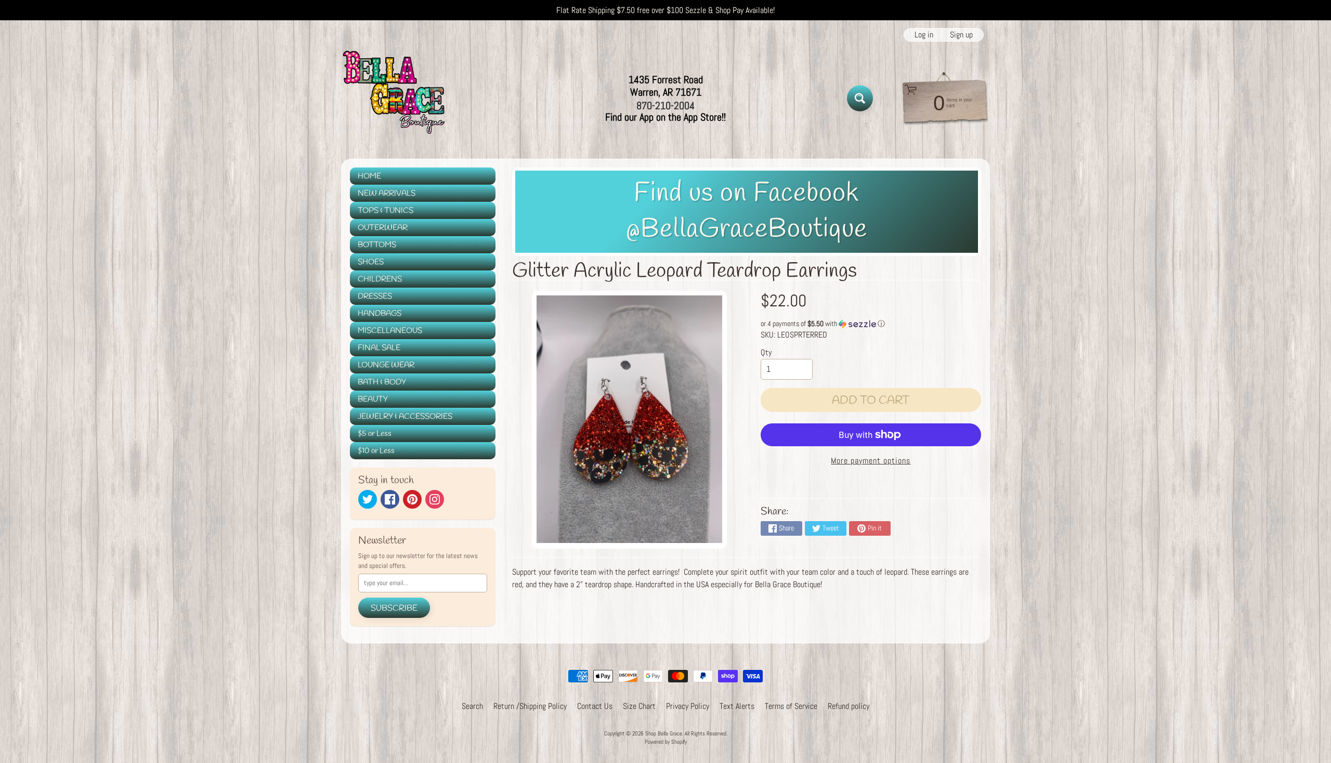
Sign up (961, 35)
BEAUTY (373, 399)
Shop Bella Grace (663, 733)
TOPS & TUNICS (385, 210)
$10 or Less (376, 451)
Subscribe (394, 608)
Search (472, 706)
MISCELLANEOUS (390, 331)
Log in (924, 35)
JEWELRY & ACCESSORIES (405, 416)
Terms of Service (791, 706)
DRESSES (375, 296)
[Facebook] (390, 499)
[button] (871, 324)
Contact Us (594, 706)
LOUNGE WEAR (386, 365)
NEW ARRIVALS (386, 193)
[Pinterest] (412, 499)
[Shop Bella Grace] (393, 98)
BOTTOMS (377, 245)
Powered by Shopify (666, 741)
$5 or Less (375, 434)
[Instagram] (434, 499)
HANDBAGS (379, 313)
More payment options (870, 460)
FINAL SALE (379, 348)
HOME (369, 176)
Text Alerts (737, 706)
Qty (766, 352)
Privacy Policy (687, 706)
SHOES (371, 262)
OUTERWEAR (383, 228)
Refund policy (848, 706)
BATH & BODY (382, 382)
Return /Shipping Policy (530, 706)
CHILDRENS (380, 279)
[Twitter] (367, 499)
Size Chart (639, 706)
